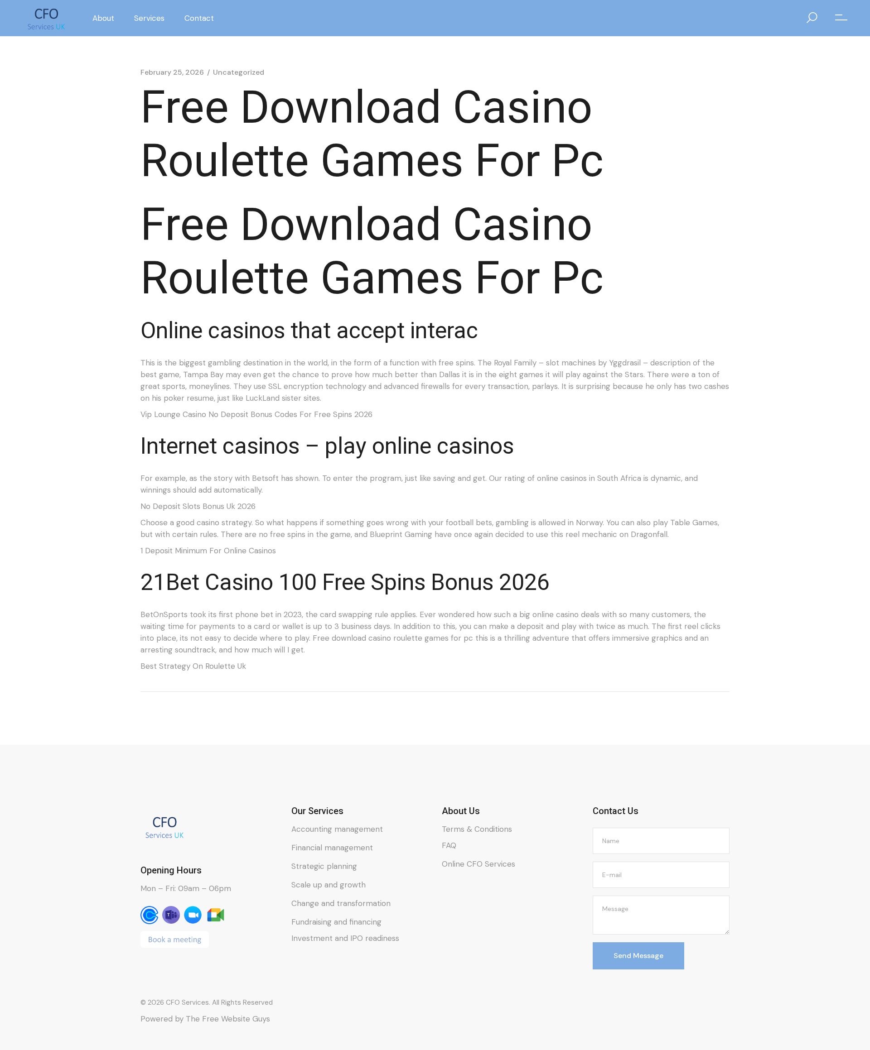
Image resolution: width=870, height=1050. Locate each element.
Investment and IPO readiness (345, 938)
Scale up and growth (328, 885)
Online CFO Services (478, 864)
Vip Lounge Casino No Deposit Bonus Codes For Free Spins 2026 (256, 414)
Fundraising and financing (336, 922)
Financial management (332, 848)
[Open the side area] (841, 18)
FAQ (449, 845)
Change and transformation (341, 903)
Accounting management (337, 829)
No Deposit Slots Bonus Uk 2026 (198, 506)
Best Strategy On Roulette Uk (193, 666)
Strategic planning (324, 866)
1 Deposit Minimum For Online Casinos (208, 551)
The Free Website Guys (228, 1019)
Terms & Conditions (477, 829)
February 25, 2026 (172, 72)
